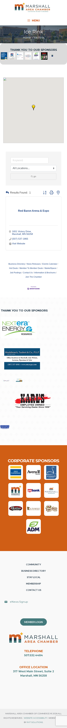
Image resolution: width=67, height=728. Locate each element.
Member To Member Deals (31, 268)
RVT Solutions (35, 722)
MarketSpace (50, 268)
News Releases (34, 264)
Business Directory (16, 264)
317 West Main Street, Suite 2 (33, 671)
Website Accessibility (35, 718)
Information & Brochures (45, 273)
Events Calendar (49, 264)
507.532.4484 (33, 655)
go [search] (35, 176)
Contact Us (28, 273)
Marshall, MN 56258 (33, 675)
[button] (33, 107)
